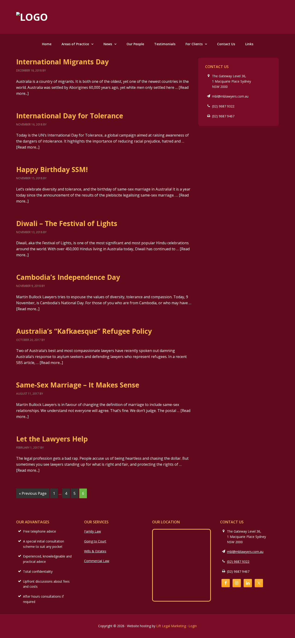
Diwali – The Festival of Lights (66, 223)
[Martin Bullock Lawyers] (32, 17)
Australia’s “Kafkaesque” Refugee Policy (84, 331)
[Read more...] (27, 147)
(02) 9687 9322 (223, 106)
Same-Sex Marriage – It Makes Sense (77, 385)
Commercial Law (96, 561)
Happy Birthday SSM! (52, 169)
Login (193, 626)
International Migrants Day (62, 61)
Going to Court (95, 541)
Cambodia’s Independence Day (68, 277)
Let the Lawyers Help (52, 439)
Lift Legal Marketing (171, 626)
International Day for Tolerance (69, 115)
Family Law (92, 531)
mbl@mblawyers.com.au (230, 96)
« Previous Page (33, 493)
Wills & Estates (95, 551)
